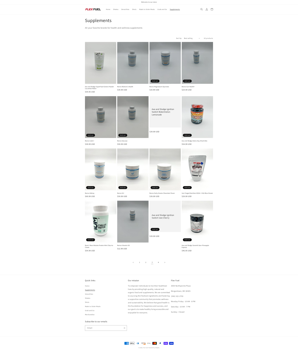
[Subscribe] (124, 328)
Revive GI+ (120, 193)
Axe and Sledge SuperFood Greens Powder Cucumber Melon (99, 88)
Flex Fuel (145, 347)
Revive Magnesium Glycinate (159, 87)
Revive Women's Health (125, 87)
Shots (87, 302)
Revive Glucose (122, 141)
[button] (201, 9)
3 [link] (152, 262)
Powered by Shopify (154, 347)
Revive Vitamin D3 (123, 245)
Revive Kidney (89, 193)
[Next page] (164, 262)
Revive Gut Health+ (188, 87)
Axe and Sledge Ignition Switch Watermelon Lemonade (163, 112)
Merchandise (90, 314)
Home (87, 286)
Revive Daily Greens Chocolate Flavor (162, 193)
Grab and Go (90, 310)
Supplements (90, 290)
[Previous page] (133, 262)
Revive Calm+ (89, 141)
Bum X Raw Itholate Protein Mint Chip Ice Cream (99, 246)
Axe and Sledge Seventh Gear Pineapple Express (195, 246)
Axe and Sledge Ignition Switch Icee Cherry (163, 216)
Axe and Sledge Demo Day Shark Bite (194, 141)
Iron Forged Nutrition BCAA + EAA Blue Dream (197, 193)
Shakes (87, 298)
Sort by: (179, 38)
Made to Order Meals (92, 306)
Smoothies (89, 294)
